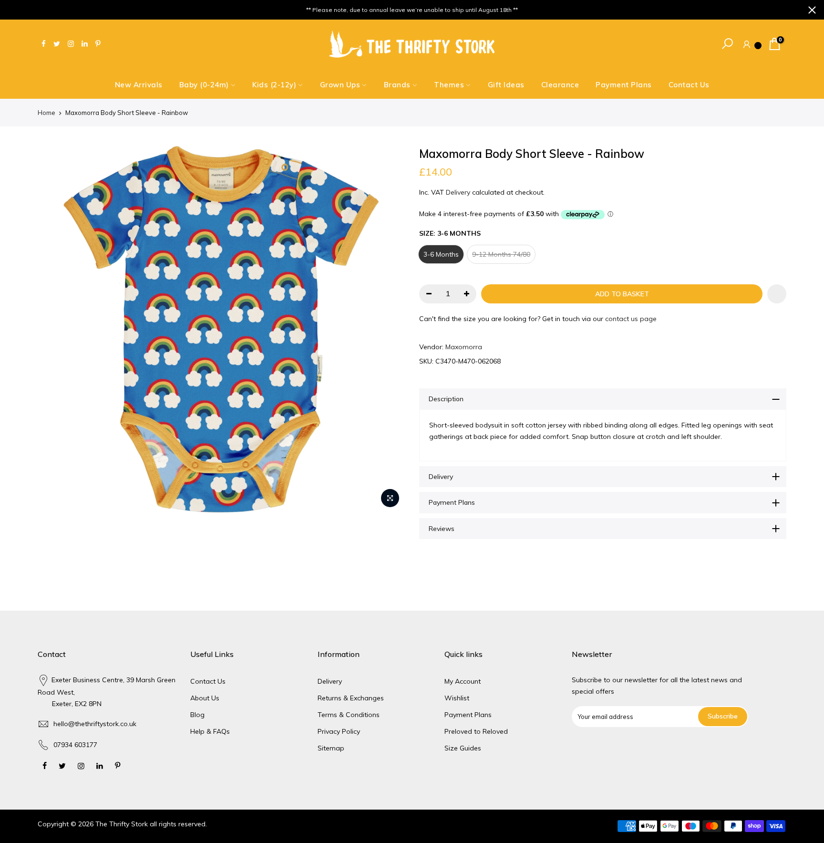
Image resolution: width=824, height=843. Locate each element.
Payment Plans (624, 84)
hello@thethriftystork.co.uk (94, 723)
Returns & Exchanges (351, 698)
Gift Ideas (506, 84)
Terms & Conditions (349, 714)
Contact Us (689, 84)
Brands (397, 84)
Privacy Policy (339, 731)
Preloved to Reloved (476, 731)
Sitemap (331, 748)
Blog (197, 714)
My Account (462, 681)
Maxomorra (463, 347)
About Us (204, 698)
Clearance (560, 84)
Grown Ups (340, 84)
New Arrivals (139, 84)
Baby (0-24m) (204, 84)
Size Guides (462, 748)
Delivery (458, 192)
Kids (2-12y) (274, 84)
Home (46, 112)
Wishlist (456, 698)
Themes (449, 84)
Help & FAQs (210, 731)
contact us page (631, 318)
